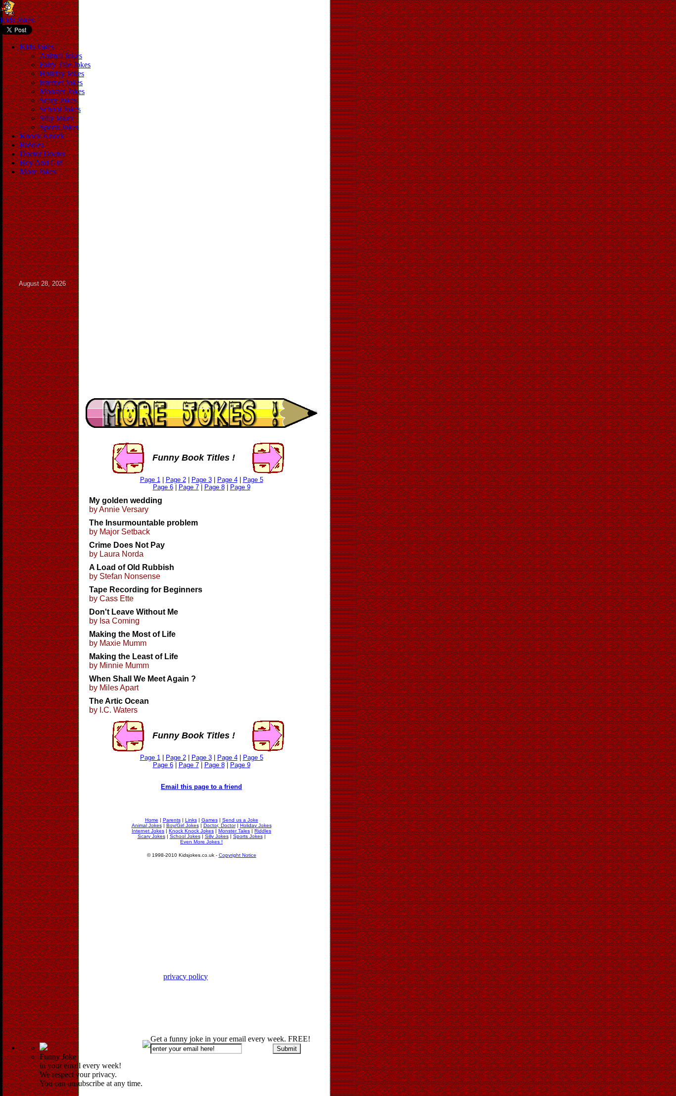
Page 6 (163, 487)
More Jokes (38, 171)
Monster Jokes (62, 91)
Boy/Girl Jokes (182, 825)
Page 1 (150, 479)
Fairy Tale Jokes (65, 64)
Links (191, 820)
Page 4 (227, 479)
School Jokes (60, 109)
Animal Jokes (61, 56)
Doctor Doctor (42, 154)
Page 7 (189, 487)
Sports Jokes (59, 127)
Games (209, 820)
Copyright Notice (237, 855)
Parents (172, 820)
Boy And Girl (41, 162)
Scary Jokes (58, 100)
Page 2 (176, 479)
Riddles (32, 145)
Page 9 (240, 487)
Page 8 (214, 487)
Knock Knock (42, 136)
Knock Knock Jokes (191, 831)
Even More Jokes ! (201, 841)
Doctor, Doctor (219, 825)
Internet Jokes (61, 82)
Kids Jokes (17, 20)
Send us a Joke (240, 820)
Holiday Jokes (62, 73)
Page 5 (253, 479)
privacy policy (185, 976)
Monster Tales (234, 831)
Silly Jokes (56, 118)
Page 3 (202, 479)
